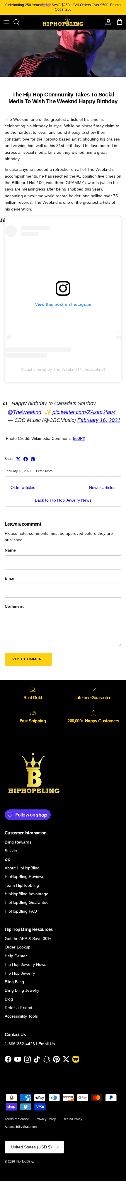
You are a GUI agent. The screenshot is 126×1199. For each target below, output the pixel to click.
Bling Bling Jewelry (22, 990)
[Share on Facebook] (25, 459)
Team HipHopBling (22, 885)
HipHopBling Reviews (24, 876)
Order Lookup (17, 947)
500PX (79, 438)
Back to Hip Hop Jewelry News (63, 500)
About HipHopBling (22, 868)
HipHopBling (24, 1161)
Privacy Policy (46, 1119)
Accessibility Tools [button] (21, 1016)
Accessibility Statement (21, 1126)
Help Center (16, 955)
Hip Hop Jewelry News (25, 964)
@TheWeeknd (24, 412)
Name (10, 550)
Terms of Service (17, 1119)
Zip (8, 859)
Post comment (28, 659)
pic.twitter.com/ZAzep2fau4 (84, 412)
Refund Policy (72, 1119)
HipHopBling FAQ (21, 911)
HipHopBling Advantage (26, 893)
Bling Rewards (18, 842)
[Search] (19, 22)
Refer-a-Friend (18, 1007)
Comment (14, 606)
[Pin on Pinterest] (33, 459)
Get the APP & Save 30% (28, 938)
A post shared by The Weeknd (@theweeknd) (63, 369)
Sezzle (11, 850)
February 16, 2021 (98, 420)
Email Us (46, 1043)
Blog (9, 999)
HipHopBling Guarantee (27, 902)
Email (10, 578)
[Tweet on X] (18, 459)
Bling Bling (14, 981)
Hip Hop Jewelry (20, 973)
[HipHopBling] (63, 22)
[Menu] (6, 22)
